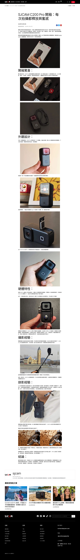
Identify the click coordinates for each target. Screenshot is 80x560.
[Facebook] (38, 516)
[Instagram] (50, 516)
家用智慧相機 (7, 540)
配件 (26, 1)
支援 (56, 1)
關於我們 (42, 529)
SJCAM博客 (42, 540)
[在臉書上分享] (57, 25)
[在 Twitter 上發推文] (59, 25)
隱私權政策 (42, 533)
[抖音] (47, 516)
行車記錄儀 (7, 533)
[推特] (41, 516)
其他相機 (22, 1)
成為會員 (42, 538)
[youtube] (44, 516)
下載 (23, 529)
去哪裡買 (24, 536)
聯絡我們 (24, 533)
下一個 (73, 5)
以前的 (69, 5)
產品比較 (24, 540)
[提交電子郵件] (73, 516)
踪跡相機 (6, 538)
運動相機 (13, 1)
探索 (59, 1)
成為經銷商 (42, 531)
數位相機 (6, 536)
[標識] (7, 2)
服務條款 (42, 536)
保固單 (23, 531)
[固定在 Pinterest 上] (61, 25)
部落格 (7, 5)
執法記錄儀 (17, 1)
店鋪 (73, 2)
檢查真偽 (24, 538)
